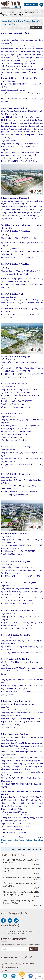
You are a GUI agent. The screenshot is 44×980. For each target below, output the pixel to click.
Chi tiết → (37, 865)
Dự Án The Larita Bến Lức (9, 934)
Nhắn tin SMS (39, 978)
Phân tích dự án (17, 12)
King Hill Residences (18, 931)
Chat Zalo (13, 978)
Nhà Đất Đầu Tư (6, 931)
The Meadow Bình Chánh (32, 931)
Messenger (30, 978)
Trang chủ (6, 12)
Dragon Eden (21, 934)
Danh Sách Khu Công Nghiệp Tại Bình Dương (22, 841)
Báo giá (5, 978)
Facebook (3, 920)
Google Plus (16, 920)
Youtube (10, 920)
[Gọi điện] (22, 974)
